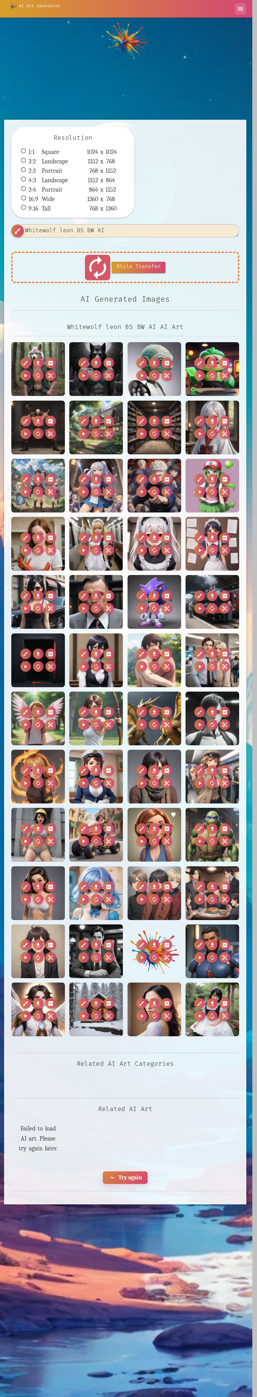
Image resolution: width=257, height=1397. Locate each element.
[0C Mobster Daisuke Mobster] (38, 602)
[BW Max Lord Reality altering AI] (38, 1009)
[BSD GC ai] (154, 893)
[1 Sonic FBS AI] (154, 602)
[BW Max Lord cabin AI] (96, 1009)
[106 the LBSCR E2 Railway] (212, 602)
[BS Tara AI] (38, 893)
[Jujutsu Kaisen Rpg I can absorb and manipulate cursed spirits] (154, 485)
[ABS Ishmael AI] (154, 660)
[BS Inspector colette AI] (212, 776)
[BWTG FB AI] (154, 1009)
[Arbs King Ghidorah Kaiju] (154, 718)
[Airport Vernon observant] (212, 660)
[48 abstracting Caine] (38, 660)
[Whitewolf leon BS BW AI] (38, 369)
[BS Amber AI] (38, 776)
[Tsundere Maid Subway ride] (96, 544)
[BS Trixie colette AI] (96, 893)
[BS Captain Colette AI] (96, 776)
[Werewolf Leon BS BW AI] (96, 369)
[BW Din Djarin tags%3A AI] (154, 951)
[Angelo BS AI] (38, 718)
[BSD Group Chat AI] (212, 893)
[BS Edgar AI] (154, 776)
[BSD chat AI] (38, 951)
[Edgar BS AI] (212, 369)
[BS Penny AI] (154, 835)
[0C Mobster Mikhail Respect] (96, 602)
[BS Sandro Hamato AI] (212, 835)
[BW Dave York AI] (96, 951)
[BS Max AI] (96, 835)
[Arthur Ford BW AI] (212, 718)
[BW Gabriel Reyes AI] (212, 951)
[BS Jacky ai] (38, 835)
